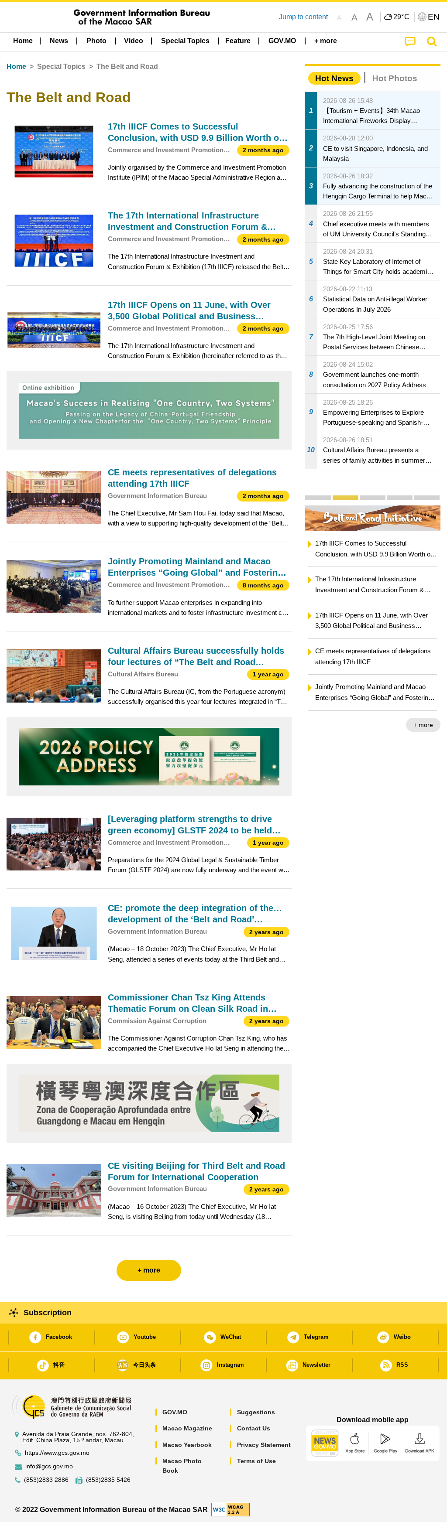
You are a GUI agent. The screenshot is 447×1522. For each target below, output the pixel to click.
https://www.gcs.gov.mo (57, 1453)
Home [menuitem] (23, 40)
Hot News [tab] (334, 78)
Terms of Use (256, 1460)
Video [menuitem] (133, 40)
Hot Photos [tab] (394, 78)
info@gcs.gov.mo (49, 1466)
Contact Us (253, 1428)
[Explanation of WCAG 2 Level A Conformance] (230, 1509)
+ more (423, 724)
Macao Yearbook (187, 1444)
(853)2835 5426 (108, 1480)
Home (16, 66)
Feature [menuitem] (238, 40)
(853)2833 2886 (46, 1480)
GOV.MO (174, 1412)
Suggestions (256, 1412)
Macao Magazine (187, 1428)
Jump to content (303, 16)
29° (401, 17)
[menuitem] (59, 41)
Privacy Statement (264, 1444)
